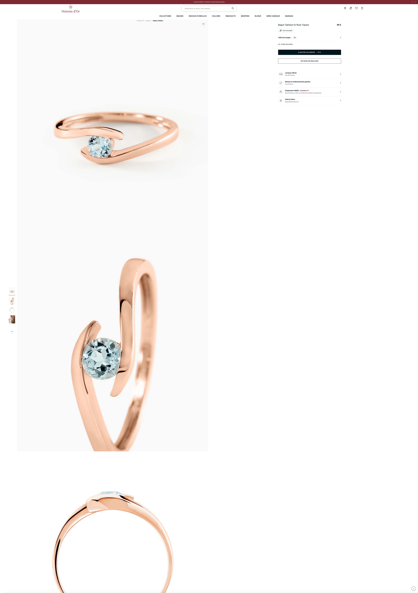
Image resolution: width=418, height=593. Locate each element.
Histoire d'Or (140, 20)
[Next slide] (12, 331)
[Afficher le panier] (360, 8)
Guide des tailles (287, 44)
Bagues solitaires (158, 20)
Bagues (148, 20)
